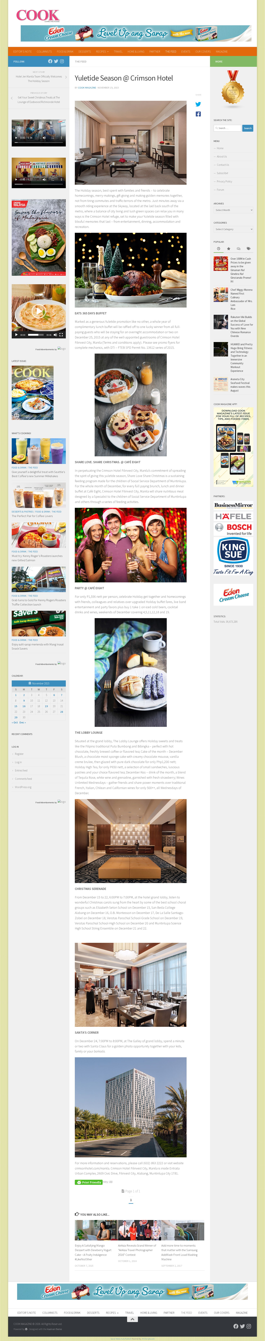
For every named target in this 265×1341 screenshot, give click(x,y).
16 (24, 706)
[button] (39, 311)
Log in (18, 762)
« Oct (15, 722)
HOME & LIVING (136, 51)
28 (61, 711)
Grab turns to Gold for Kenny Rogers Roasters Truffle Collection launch (39, 602)
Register (19, 754)
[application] (39, 311)
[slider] (36, 335)
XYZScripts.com (148, 1339)
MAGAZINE (222, 51)
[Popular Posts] (228, 249)
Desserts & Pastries (22, 511)
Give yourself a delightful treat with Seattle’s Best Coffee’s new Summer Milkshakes (38, 474)
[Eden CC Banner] (136, 33)
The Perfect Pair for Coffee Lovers (32, 516)
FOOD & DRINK (65, 51)
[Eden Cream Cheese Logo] (233, 604)
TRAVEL (118, 51)
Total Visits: (220, 621)
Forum (220, 189)
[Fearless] (39, 274)
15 (15, 706)
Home (220, 148)
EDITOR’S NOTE (22, 51)
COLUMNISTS (44, 51)
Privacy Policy (224, 181)
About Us (222, 156)
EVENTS (185, 51)
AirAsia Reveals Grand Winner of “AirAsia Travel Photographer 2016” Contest (137, 1250)
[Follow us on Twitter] (56, 61)
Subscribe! (222, 173)
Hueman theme (54, 1329)
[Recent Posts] (219, 249)
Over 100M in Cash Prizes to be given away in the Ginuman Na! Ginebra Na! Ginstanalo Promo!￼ (241, 270)
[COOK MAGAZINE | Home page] (38, 15)
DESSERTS (85, 51)
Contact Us (223, 164)
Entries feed (21, 770)
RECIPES (101, 51)
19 (46, 706)
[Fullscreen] (61, 335)
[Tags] (248, 249)
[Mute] (55, 335)
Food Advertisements (45, 349)
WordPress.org (23, 787)
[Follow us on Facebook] (50, 61)
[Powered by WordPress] (26, 1329)
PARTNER (154, 51)
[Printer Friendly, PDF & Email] (89, 1182)
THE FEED (170, 51)
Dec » (22, 722)
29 (15, 717)
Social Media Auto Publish (121, 1339)
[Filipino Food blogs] (233, 108)
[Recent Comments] (238, 249)
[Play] (16, 335)
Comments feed (23, 778)
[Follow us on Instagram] (62, 61)
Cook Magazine (87, 87)
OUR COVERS (203, 51)
